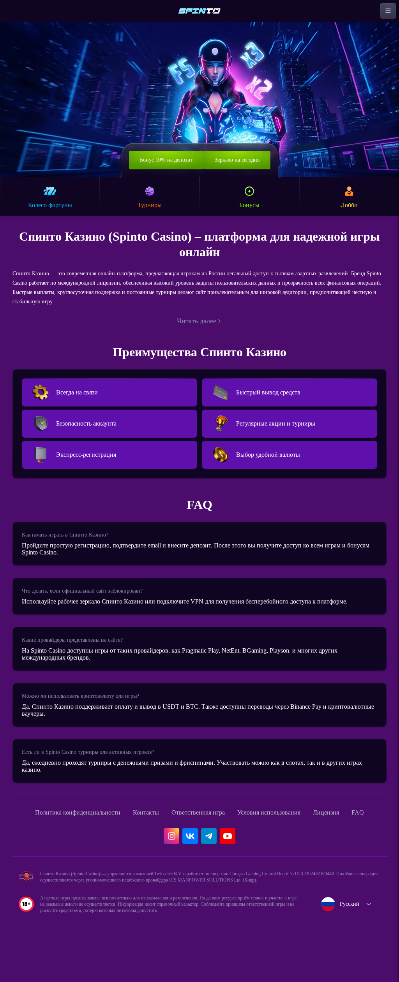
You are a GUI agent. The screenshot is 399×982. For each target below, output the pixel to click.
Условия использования (286, 827)
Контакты (147, 827)
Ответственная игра (206, 827)
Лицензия (351, 827)
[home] (199, 11)
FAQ (26, 844)
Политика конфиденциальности (70, 827)
